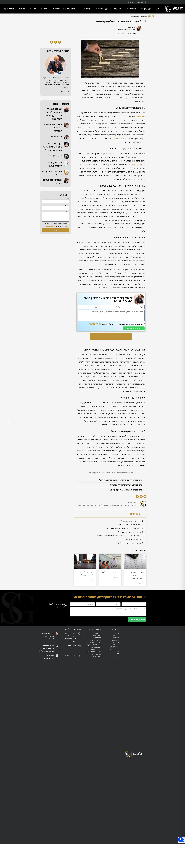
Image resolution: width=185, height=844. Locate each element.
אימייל (67, 205)
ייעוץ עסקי (147, 9)
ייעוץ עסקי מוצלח (54, 155)
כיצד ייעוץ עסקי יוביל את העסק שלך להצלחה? (53, 127)
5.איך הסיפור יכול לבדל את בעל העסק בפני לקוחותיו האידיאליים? (120, 535)
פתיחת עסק (140, 116)
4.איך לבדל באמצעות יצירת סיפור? (130, 532)
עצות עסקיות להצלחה (110, 572)
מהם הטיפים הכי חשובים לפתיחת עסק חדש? (125, 485)
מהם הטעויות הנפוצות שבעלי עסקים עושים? (126, 490)
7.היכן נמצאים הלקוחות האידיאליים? (130, 543)
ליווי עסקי (132, 9)
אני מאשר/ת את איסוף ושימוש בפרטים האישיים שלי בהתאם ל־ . (116, 324)
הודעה (67, 211)
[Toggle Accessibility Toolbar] (181, 840)
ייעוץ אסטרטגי (103, 9)
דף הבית (151, 16)
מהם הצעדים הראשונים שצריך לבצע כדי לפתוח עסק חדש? (120, 480)
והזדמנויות (120, 138)
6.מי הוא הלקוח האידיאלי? (134, 539)
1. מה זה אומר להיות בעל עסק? (132, 521)
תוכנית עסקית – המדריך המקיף (64, 9)
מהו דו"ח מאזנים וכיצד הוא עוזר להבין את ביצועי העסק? (136, 575)
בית (157, 9)
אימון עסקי (117, 9)
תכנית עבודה (56, 136)
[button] (111, 480)
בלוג (34, 9)
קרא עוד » (141, 583)
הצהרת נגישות (9, 9)
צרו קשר (22, 9)
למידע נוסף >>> (63, 91)
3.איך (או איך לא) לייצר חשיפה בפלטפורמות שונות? (125, 528)
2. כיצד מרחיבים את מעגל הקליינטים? (129, 524)
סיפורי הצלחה (85, 9)
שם (68, 199)
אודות (46, 9)
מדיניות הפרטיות (95, 324)
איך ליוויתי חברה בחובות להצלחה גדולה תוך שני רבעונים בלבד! (52, 147)
